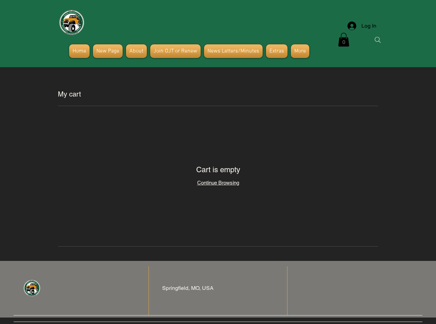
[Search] (378, 40)
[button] (343, 40)
